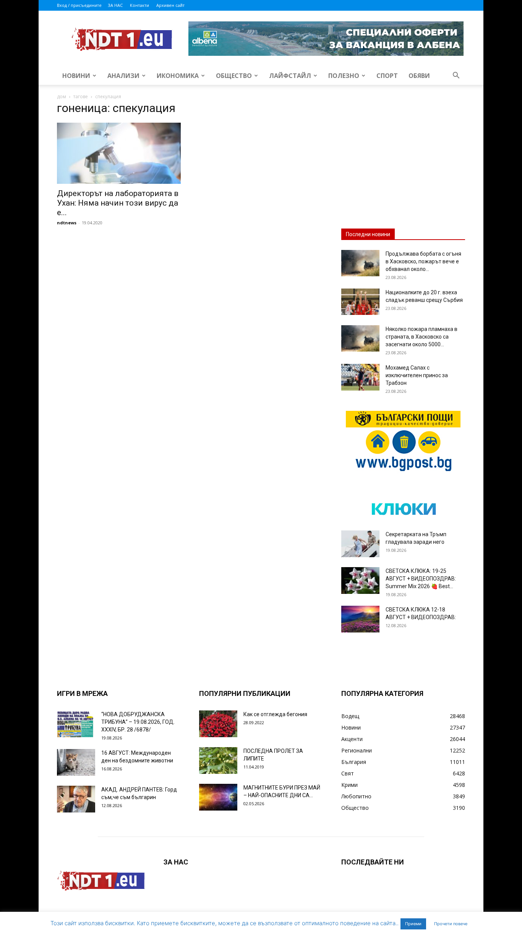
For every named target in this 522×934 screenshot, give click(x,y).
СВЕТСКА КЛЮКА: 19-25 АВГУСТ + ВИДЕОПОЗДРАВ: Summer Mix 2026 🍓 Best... (421, 578)
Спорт (387, 75)
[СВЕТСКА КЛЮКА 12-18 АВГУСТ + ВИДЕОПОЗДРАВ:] (360, 619)
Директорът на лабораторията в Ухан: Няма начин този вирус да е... (117, 203)
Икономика (178, 75)
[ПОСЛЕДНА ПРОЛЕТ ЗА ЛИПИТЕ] (218, 760)
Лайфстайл (290, 75)
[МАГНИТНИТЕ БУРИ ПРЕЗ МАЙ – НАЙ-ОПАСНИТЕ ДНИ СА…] (218, 797)
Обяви (419, 75)
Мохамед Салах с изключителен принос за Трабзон (417, 375)
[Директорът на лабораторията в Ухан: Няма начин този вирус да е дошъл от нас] (119, 153)
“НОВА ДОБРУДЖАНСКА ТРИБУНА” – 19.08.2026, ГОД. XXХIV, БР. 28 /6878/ (138, 722)
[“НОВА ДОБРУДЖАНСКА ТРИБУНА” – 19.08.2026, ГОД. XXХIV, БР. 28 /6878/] (76, 723)
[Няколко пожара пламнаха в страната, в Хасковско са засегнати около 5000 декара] (360, 338)
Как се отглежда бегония (275, 714)
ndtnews (66, 222)
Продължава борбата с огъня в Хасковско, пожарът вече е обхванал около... (423, 261)
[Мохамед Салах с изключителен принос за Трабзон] (360, 377)
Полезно (343, 75)
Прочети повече (450, 923)
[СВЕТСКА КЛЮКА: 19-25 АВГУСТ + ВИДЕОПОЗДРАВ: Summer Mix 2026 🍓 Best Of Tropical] (360, 580)
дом (61, 96)
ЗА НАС (115, 5)
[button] (456, 76)
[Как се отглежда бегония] (218, 723)
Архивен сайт (170, 5)
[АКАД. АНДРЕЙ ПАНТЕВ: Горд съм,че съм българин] (76, 799)
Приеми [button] (413, 923)
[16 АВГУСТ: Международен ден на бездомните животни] (76, 762)
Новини (76, 75)
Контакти (139, 5)
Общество (234, 75)
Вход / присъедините (79, 5)
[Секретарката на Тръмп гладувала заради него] (360, 543)
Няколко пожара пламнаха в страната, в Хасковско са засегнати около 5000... (421, 336)
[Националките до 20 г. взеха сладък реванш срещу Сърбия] (360, 302)
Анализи (123, 75)
